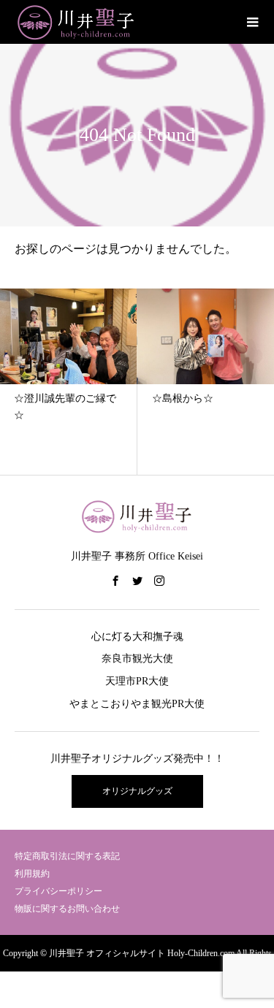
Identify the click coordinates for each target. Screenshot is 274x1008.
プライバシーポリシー (58, 891)
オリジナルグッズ (137, 791)
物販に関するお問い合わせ (67, 909)
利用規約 (32, 873)
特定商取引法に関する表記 (67, 856)
